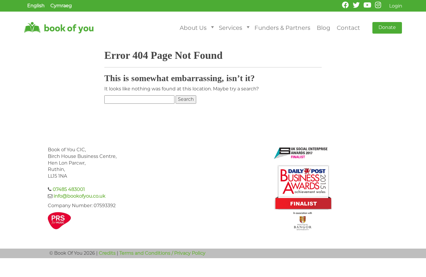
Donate (387, 27)
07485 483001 (69, 189)
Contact (348, 27)
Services (230, 27)
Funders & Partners (282, 27)
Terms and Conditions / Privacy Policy (162, 253)
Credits (107, 253)
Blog (323, 27)
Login (395, 6)
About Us (193, 27)
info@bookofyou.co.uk (79, 196)
